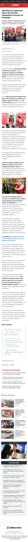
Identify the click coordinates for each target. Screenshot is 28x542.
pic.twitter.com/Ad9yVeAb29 (12, 346)
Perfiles (12, 1)
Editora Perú (4, 536)
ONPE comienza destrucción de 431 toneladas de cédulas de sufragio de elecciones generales (20, 434)
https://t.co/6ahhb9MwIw (11, 334)
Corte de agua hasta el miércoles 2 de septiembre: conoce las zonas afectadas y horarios (13, 471)
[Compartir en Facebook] (24, 405)
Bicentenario (6, 1)
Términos (19, 536)
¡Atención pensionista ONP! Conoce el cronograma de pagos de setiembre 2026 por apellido (14, 501)
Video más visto (14, 443)
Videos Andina (7, 395)
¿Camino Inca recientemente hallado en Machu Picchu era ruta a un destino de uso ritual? (13, 512)
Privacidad (24, 536)
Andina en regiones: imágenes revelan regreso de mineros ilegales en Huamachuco (20, 412)
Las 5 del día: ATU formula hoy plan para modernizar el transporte (19, 401)
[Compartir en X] (25, 405)
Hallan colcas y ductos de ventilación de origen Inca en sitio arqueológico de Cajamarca (12, 486)
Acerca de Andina (12, 536)
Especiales (18, 1)
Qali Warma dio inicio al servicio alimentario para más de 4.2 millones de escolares (13, 238)
